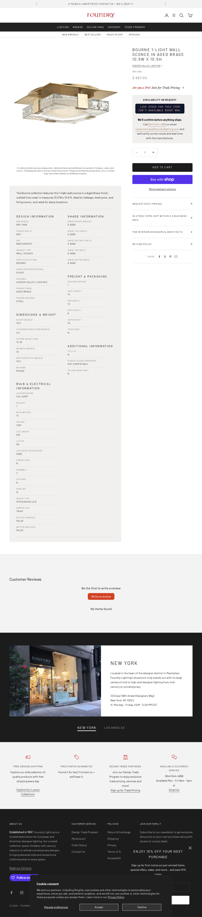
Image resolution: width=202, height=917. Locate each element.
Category (114, 27)
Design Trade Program (85, 832)
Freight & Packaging (87, 276)
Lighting (63, 27)
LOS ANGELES (114, 727)
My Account (79, 838)
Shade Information (86, 216)
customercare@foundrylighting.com (157, 129)
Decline (141, 907)
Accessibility (115, 858)
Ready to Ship (115, 34)
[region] (65, 103)
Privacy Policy (116, 897)
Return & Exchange (119, 832)
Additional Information (90, 346)
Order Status (79, 845)
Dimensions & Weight (36, 314)
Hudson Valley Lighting (146, 65)
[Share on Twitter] (164, 256)
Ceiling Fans (95, 27)
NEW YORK (86, 727)
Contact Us (78, 851)
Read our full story (20, 868)
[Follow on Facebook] (11, 893)
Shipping (113, 838)
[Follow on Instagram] (22, 893)
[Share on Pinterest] (170, 256)
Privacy (112, 845)
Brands (78, 27)
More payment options (162, 189)
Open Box (134, 34)
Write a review (101, 596)
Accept (99, 907)
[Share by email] (176, 256)
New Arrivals (70, 34)
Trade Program (134, 27)
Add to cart (162, 167)
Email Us (174, 789)
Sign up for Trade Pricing (125, 790)
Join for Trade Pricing (156, 88)
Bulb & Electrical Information (33, 386)
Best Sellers (93, 34)
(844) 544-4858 (157, 124)
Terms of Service (118, 851)
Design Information (35, 216)
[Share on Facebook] (159, 256)
